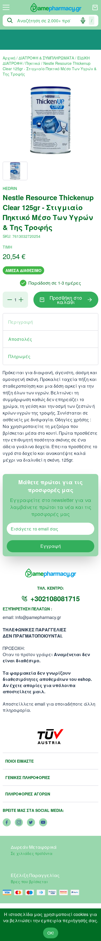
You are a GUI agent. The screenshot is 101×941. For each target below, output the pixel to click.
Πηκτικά (33, 63)
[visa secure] (53, 892)
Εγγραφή (50, 546)
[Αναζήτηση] (10, 20)
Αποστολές (20, 339)
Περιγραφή (20, 322)
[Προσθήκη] (21, 299)
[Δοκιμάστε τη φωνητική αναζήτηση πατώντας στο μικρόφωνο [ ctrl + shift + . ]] (83, 20)
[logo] (50, 7)
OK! (50, 933)
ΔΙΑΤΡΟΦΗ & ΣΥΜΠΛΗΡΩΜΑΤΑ (46, 58)
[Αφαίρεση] (9, 299)
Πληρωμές (19, 356)
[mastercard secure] (65, 892)
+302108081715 (55, 598)
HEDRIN (10, 188)
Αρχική (9, 58)
